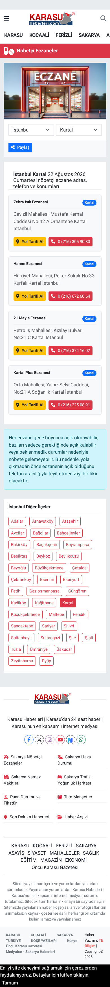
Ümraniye (39, 649)
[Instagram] (49, 739)
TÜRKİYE (13, 941)
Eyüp (46, 660)
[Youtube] (60, 739)
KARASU (13, 35)
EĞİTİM (29, 860)
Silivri (69, 626)
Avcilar (17, 533)
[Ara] (103, 19)
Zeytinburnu (22, 660)
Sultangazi (50, 637)
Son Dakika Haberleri (29, 816)
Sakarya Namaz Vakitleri (22, 780)
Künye (72, 941)
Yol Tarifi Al (32, 241)
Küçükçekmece (25, 614)
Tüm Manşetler (78, 796)
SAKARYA (89, 35)
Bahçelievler (68, 533)
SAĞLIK (91, 853)
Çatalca (79, 568)
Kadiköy (18, 602)
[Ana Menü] (6, 18)
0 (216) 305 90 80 (74, 241)
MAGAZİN (51, 860)
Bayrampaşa (77, 544)
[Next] (70, 739)
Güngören (77, 591)
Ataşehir (70, 521)
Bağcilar (40, 533)
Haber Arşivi (76, 816)
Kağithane (44, 602)
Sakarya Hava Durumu (74, 760)
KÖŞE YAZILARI (44, 941)
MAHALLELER (65, 853)
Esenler (47, 579)
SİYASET (37, 853)
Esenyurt (71, 579)
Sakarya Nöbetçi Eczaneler (23, 760)
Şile (72, 637)
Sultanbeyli (21, 637)
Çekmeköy (21, 579)
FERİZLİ (64, 35)
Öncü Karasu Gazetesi (55, 867)
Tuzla (16, 649)
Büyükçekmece (49, 568)
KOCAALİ (39, 35)
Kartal (67, 602)
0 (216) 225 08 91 (74, 404)
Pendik (79, 614)
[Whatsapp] (81, 739)
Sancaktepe (22, 626)
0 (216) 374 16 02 (74, 350)
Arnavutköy (42, 521)
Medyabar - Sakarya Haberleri (30, 952)
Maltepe (56, 614)
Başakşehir (46, 544)
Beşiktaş (19, 556)
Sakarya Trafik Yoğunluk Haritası (74, 780)
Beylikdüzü (69, 556)
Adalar (17, 521)
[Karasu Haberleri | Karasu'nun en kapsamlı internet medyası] (55, 18)
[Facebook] (29, 739)
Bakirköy (19, 544)
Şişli (89, 637)
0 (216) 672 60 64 (74, 296)
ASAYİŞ (16, 853)
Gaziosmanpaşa (44, 591)
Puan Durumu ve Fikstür (22, 800)
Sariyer (48, 626)
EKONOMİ (76, 860)
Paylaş (23, 147)
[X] (39, 739)
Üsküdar (64, 649)
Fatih (15, 591)
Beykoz (43, 556)
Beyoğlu (18, 568)
